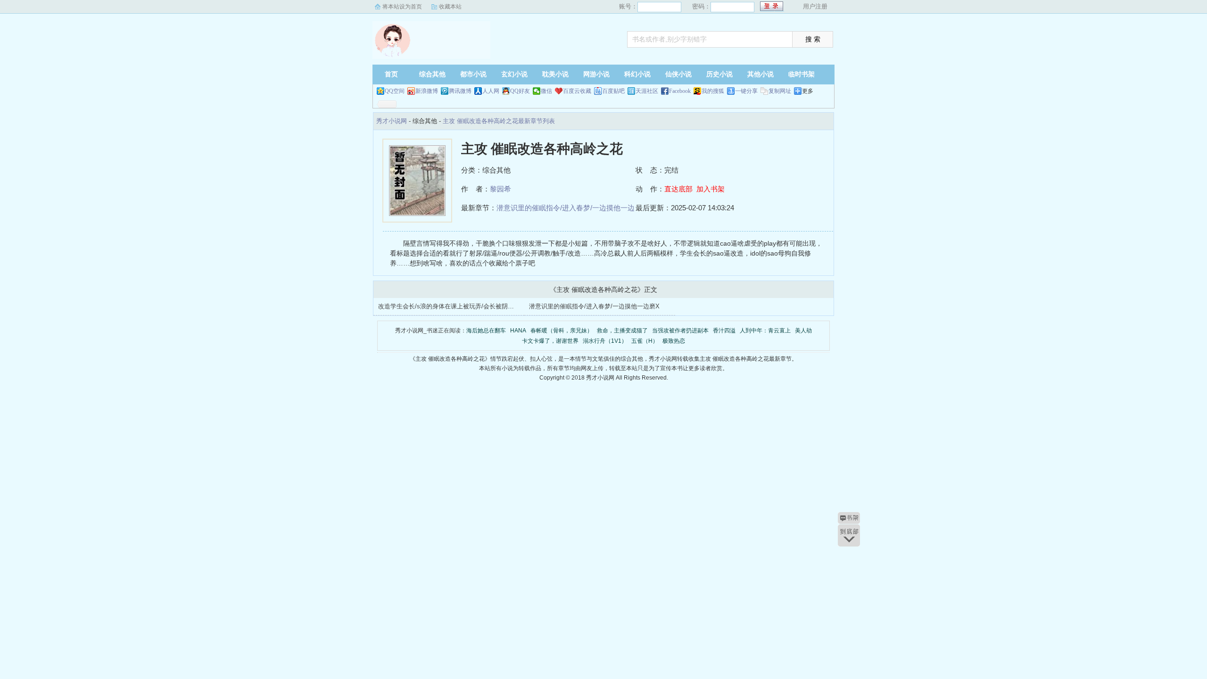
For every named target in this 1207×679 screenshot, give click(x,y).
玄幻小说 (514, 74)
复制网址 (780, 91)
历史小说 (719, 74)
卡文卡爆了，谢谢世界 (550, 341)
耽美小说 (555, 74)
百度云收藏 (577, 91)
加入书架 (710, 189)
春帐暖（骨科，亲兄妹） (561, 330)
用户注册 (815, 6)
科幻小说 (637, 74)
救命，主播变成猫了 (622, 330)
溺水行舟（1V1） (605, 341)
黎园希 (500, 189)
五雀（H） (644, 341)
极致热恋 (673, 341)
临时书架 (801, 74)
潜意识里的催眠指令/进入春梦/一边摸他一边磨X (594, 306)
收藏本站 (450, 6)
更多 (807, 91)
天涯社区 (647, 91)
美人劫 (803, 330)
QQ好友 (520, 91)
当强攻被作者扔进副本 (680, 330)
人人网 (490, 91)
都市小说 (473, 74)
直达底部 (678, 189)
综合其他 (432, 74)
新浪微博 (426, 91)
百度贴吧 (613, 91)
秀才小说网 (431, 40)
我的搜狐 (713, 91)
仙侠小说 (678, 74)
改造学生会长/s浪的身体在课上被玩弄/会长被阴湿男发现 (455, 306)
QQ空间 (395, 91)
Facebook (680, 91)
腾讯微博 (460, 91)
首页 (391, 74)
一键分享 (746, 91)
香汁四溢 (724, 330)
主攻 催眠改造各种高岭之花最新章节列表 (499, 120)
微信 (546, 91)
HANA (518, 330)
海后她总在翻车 (486, 330)
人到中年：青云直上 (765, 330)
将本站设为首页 (402, 6)
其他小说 (760, 74)
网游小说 (596, 74)
